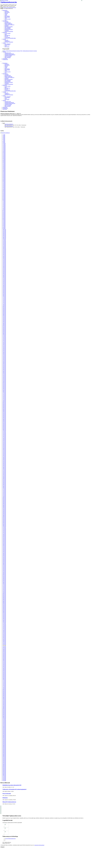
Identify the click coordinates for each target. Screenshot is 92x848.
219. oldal (4, 343)
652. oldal (4, 758)
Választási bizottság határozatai (10, 54)
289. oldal (4, 410)
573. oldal (4, 682)
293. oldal (4, 414)
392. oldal (4, 509)
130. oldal (4, 258)
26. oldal (4, 158)
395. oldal (4, 512)
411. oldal (4, 527)
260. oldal (4, 382)
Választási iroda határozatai (9, 53)
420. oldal (4, 536)
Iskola (6, 34)
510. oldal (4, 622)
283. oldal (4, 404)
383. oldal (4, 500)
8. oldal (4, 141)
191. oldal (4, 316)
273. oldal (4, 395)
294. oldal (4, 415)
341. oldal (4, 460)
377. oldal (4, 494)
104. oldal (4, 233)
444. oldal (4, 559)
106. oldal (4, 235)
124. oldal (4, 252)
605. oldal (4, 713)
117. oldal (4, 245)
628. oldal (4, 735)
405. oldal (4, 521)
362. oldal (4, 480)
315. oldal (4, 435)
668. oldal (4, 773)
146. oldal (4, 273)
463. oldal (4, 577)
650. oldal (4, 756)
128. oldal (4, 256)
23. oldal (4, 155)
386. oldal (4, 503)
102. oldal (4, 231)
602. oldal (4, 710)
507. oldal (4, 619)
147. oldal (4, 274)
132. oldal (4, 260)
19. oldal (4, 151)
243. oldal (4, 366)
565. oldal (4, 675)
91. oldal (4, 220)
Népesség (6, 13)
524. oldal (4, 635)
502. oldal (4, 614)
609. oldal (4, 717)
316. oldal (4, 436)
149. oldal (4, 276)
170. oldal (4, 296)
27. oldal (4, 159)
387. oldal (4, 504)
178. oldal (4, 304)
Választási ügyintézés (8, 55)
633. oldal (4, 740)
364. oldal (4, 482)
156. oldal (4, 283)
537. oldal (4, 648)
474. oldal (4, 587)
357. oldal (4, 475)
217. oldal (4, 341)
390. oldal (4, 507)
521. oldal (4, 632)
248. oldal (4, 371)
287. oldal (4, 408)
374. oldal (4, 492)
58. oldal (4, 189)
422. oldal (4, 538)
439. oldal (4, 554)
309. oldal (4, 429)
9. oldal (4, 142)
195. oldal (4, 320)
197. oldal (4, 322)
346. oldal (4, 465)
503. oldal (4, 615)
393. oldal (4, 510)
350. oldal (4, 469)
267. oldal (4, 389)
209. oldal (4, 333)
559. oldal (4, 669)
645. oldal (4, 751)
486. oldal (4, 599)
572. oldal (4, 681)
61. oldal (4, 192)
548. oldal (4, 658)
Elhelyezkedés (7, 12)
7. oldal (4, 140)
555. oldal (4, 665)
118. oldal (4, 246)
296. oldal (4, 417)
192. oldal (4, 317)
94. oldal (4, 223)
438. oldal (4, 553)
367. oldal (4, 485)
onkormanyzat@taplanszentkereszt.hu (9, 7)
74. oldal (4, 204)
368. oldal (4, 486)
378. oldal (4, 495)
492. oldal (4, 605)
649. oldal (4, 755)
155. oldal (4, 282)
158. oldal (4, 285)
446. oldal (4, 561)
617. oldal (4, 724)
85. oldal (4, 215)
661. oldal (4, 767)
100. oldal (4, 229)
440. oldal (4, 555)
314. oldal (4, 434)
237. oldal (4, 360)
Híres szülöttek (7, 16)
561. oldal (4, 671)
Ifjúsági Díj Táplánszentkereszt (9, 801)
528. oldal (4, 639)
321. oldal (4, 441)
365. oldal (4, 483)
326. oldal (4, 446)
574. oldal (4, 683)
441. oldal (4, 556)
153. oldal (4, 280)
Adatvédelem (5, 109)
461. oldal (4, 575)
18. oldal (4, 150)
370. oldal (4, 488)
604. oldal (4, 712)
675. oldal (4, 780)
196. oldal (4, 321)
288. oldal (4, 409)
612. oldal (4, 720)
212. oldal (4, 336)
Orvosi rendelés (7, 37)
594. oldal (4, 702)
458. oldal (4, 572)
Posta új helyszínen (7, 793)
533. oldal (4, 644)
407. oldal (4, 523)
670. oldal (4, 775)
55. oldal (4, 186)
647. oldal (4, 753)
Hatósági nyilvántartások (9, 31)
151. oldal (4, 278)
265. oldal (4, 387)
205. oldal (4, 330)
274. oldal (4, 396)
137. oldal (4, 264)
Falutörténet (7, 11)
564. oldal (4, 674)
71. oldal (4, 201)
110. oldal (4, 239)
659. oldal (4, 765)
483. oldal (4, 596)
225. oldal (4, 349)
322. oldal (4, 442)
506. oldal (4, 618)
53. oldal (4, 184)
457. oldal (4, 571)
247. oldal (4, 370)
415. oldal (4, 531)
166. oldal (4, 292)
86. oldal (4, 216)
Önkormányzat (5, 20)
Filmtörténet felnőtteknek (9, 124)
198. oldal (4, 323)
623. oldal (4, 730)
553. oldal (4, 663)
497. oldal (4, 609)
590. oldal (4, 699)
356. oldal (4, 474)
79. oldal (4, 209)
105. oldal (4, 234)
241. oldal (4, 364)
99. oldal (4, 228)
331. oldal (4, 450)
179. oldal (4, 305)
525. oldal (4, 636)
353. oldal (4, 471)
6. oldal (4, 139)
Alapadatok (7, 21)
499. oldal (4, 611)
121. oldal (4, 249)
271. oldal (4, 393)
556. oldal (4, 666)
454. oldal (4, 568)
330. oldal (4, 449)
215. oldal (4, 339)
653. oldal (4, 759)
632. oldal (4, 739)
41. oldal (4, 172)
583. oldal (4, 692)
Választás (4, 51)
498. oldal (4, 610)
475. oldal (4, 588)
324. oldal (4, 444)
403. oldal (4, 519)
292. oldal (4, 413)
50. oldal (4, 181)
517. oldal (4, 629)
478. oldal (4, 591)
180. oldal (4, 306)
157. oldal (4, 284)
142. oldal (4, 269)
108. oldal (4, 237)
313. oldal (4, 433)
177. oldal (4, 303)
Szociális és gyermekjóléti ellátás (10, 38)
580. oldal (4, 689)
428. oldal (4, 543)
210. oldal (4, 334)
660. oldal (4, 766)
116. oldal (4, 244)
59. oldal (4, 190)
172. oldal (4, 298)
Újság (6, 45)
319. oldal (4, 439)
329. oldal (4, 448)
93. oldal (4, 222)
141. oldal (4, 268)
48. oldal (4, 179)
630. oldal (4, 737)
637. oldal (4, 744)
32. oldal (4, 164)
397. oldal (4, 514)
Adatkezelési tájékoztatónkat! (39, 845)
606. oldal (4, 714)
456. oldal (4, 570)
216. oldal (4, 340)
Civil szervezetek (7, 71)
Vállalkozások (7, 93)
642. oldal (4, 748)
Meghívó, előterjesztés (8, 23)
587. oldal (4, 696)
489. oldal (4, 602)
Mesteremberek (7, 17)
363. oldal (4, 481)
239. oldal (4, 362)
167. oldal (4, 293)
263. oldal (4, 385)
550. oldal (4, 660)
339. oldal (4, 458)
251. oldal (4, 374)
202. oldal (4, 327)
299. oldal (4, 420)
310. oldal (4, 430)
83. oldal (4, 213)
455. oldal (4, 569)
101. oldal (4, 230)
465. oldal (4, 579)
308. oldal (4, 428)
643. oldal (4, 749)
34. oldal (4, 166)
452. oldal (4, 566)
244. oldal (4, 367)
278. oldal (4, 400)
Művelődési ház (7, 35)
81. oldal (4, 211)
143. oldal (4, 270)
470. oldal (4, 584)
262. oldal (4, 384)
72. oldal (4, 202)
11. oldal (4, 144)
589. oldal (4, 698)
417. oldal (4, 533)
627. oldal (4, 734)
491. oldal (4, 604)
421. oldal (4, 537)
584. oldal (4, 693)
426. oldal (4, 541)
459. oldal (4, 573)
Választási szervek (8, 52)
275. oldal (4, 397)
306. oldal (4, 426)
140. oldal (4, 267)
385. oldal (4, 502)
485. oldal (4, 598)
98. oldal (4, 227)
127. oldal (4, 255)
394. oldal (4, 511)
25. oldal (4, 157)
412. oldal (4, 528)
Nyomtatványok (5, 59)
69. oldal (4, 199)
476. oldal (4, 589)
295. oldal (4, 416)
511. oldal (4, 623)
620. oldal (4, 727)
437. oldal (4, 552)
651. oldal (4, 757)
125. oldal (4, 253)
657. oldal (4, 763)
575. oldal (4, 684)
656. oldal (4, 762)
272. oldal (4, 394)
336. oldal (4, 455)
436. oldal (4, 551)
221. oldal (4, 345)
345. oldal (4, 464)
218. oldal (4, 342)
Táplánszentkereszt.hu (8, 2)
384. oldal (4, 501)
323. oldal (4, 443)
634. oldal (4, 741)
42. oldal (4, 173)
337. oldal (4, 456)
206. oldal (4, 331)
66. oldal (4, 196)
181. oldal (4, 307)
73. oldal (4, 203)
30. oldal (4, 162)
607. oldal (4, 715)
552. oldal (4, 662)
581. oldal (4, 690)
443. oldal (4, 558)
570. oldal (4, 679)
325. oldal (4, 445)
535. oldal (4, 646)
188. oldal (4, 313)
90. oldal (4, 219)
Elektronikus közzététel (9, 26)
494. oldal (4, 607)
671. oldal (4, 776)
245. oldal (4, 368)
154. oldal (4, 281)
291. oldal (4, 412)
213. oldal (4, 337)
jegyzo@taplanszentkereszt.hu (10, 838)
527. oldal (4, 638)
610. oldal (4, 718)
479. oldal (4, 592)
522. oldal (4, 633)
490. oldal (4, 603)
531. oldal (4, 642)
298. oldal (4, 419)
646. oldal (4, 752)
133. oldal (4, 261)
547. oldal (4, 657)
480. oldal (4, 593)
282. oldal (4, 403)
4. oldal (4, 137)
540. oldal (4, 651)
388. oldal (4, 505)
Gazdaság (4, 39)
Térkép (6, 14)
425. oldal (4, 540)
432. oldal (4, 547)
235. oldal (4, 358)
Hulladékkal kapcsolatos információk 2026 (12, 785)
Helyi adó (6, 40)
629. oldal (4, 736)
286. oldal (4, 407)
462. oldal (4, 576)
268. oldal (4, 390)
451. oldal (4, 565)
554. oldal (4, 664)
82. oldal (4, 212)
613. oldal (4, 721)
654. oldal (4, 760)
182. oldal (4, 308)
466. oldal (4, 580)
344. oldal (4, 463)
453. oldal (4, 567)
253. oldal (4, 376)
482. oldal (4, 595)
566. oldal (4, 676)
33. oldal (4, 165)
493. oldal (4, 606)
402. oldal (4, 518)
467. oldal (4, 581)
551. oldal (4, 661)
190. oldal (4, 315)
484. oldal (4, 597)
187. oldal (4, 312)
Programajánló (7, 44)
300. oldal (4, 421)
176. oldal (4, 302)
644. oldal (4, 750)
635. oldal (4, 742)
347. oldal (4, 466)
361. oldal (4, 479)
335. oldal (4, 454)
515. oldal (4, 627)
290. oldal (4, 411)
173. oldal (4, 299)
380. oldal (4, 497)
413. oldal (4, 529)
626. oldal (4, 733)
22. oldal (4, 154)
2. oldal (4, 135)
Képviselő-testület (8, 22)
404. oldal (4, 520)
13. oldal (4, 146)
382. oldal (4, 499)
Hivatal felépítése (7, 28)
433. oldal (4, 548)
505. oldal (4, 617)
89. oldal (4, 218)
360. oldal (4, 478)
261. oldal (4, 383)
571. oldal (4, 680)
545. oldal (4, 655)
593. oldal (4, 701)
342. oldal (4, 461)
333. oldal (4, 452)
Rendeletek (6, 25)
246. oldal (4, 369)
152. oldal (4, 279)
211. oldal (4, 335)
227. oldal (4, 351)
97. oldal (4, 226)
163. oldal (4, 289)
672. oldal (4, 777)
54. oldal (4, 185)
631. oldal (4, 738)
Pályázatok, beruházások (9, 94)
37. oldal (4, 169)
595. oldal (4, 703)
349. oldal (4, 468)
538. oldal (4, 649)
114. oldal (4, 242)
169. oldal (4, 295)
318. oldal (4, 438)
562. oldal (4, 672)
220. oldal (4, 344)
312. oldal (4, 432)
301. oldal (4, 422)
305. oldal (4, 425)
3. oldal (4, 136)
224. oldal (4, 348)
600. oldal (4, 708)
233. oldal (4, 356)
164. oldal (4, 290)
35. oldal (4, 167)
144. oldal (4, 271)
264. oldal (4, 386)
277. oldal (4, 399)
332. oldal (4, 451)
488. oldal (4, 601)
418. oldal (4, 534)
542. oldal (4, 653)
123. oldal (4, 251)
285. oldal (4, 406)
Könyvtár (6, 36)
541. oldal (4, 652)
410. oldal (4, 526)
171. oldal (4, 297)
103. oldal (4, 232)
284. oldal (4, 405)
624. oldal (4, 731)
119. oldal (4, 247)
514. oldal (4, 626)
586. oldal (4, 695)
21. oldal (4, 153)
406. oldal (4, 522)
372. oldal (4, 490)
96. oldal (4, 225)
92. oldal (4, 221)
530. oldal (4, 641)
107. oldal (4, 236)
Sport (5, 19)
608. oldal (4, 716)
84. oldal (4, 214)
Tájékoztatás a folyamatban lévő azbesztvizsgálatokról (14, 789)
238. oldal (4, 361)
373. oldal (4, 491)
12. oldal (4, 145)
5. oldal (4, 138)
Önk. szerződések (8, 27)
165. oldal (4, 291)
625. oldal (4, 732)
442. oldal (4, 557)
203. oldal (4, 328)
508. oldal (4, 620)
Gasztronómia (5, 58)
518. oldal (4, 630)
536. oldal (4, 647)
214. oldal (4, 338)
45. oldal (4, 176)
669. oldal (4, 774)
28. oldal (4, 160)
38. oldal (4, 170)
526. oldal (4, 637)
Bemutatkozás (5, 10)
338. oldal (4, 457)
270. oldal (4, 392)
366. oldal (4, 484)
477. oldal (4, 590)
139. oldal (4, 266)
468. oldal (4, 582)
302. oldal (4, 423)
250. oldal (4, 373)
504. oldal (4, 616)
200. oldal (4, 325)
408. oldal (4, 524)
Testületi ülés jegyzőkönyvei (9, 24)
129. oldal (4, 257)
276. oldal (4, 398)
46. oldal (4, 177)
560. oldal (4, 670)
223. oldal (4, 347)
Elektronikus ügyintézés (9, 29)
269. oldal (4, 391)
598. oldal (4, 706)
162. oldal (4, 288)
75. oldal (4, 205)
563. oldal (4, 673)
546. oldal (4, 656)
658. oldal (4, 764)
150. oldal (4, 277)
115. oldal (4, 243)
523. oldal (4, 634)
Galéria (6, 15)
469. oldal (4, 583)
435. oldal (4, 550)
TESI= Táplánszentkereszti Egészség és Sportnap (28, 50)
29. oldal (4, 161)
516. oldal (4, 628)
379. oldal (4, 496)
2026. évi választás (8, 56)
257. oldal (4, 379)
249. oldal (4, 372)
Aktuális (4, 42)
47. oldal (4, 178)
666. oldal (4, 771)
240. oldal (4, 363)
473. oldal (4, 586)
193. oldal (4, 318)
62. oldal (4, 193)
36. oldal (4, 168)
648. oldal (4, 754)
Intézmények (5, 32)
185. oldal (4, 310)
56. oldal (4, 187)
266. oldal (4, 388)
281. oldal (4, 402)
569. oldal (4, 678)
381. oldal (4, 498)
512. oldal (4, 624)
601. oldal (4, 709)
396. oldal (4, 513)
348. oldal (4, 467)
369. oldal (4, 487)
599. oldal (4, 707)
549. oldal (4, 659)
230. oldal (4, 354)
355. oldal (4, 473)
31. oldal (4, 163)
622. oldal (4, 729)
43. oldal (4, 174)
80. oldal (4, 210)
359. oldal (4, 477)
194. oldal (4, 319)
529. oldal (4, 640)
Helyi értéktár (7, 46)
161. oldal (4, 287)
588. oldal (4, 697)
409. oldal (4, 525)
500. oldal (4, 612)
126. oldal (4, 254)
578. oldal (4, 687)
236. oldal (4, 359)
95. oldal (4, 224)
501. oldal (4, 613)
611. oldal (4, 719)
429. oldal (4, 544)
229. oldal (4, 353)
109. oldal (4, 238)
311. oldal (4, 431)
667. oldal (4, 772)
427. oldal (4, 542)
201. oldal (4, 326)
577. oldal (4, 686)
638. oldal (4, 745)
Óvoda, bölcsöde (7, 33)
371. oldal (4, 489)
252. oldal (4, 375)
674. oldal (4, 779)
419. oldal (4, 535)
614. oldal (4, 722)
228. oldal (4, 352)
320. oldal (4, 440)
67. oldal (4, 197)
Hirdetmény (5, 797)
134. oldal (4, 262)
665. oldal (4, 770)
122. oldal (4, 250)
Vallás (6, 70)
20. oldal (4, 152)
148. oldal (4, 275)
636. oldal (4, 743)
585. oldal (4, 694)
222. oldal (4, 346)
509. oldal (4, 621)
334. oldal (4, 453)
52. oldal (4, 183)
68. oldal (4, 198)
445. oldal (4, 560)
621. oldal (4, 728)
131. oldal (4, 259)
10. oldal (4, 143)
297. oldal (4, 418)
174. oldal (4, 300)
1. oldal (4, 134)
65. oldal (4, 195)
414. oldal (4, 530)
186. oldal (4, 311)
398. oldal (4, 515)
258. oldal (4, 380)
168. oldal (4, 294)
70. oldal (4, 200)
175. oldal (4, 301)
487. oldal (4, 600)
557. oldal (4, 667)
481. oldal (4, 594)
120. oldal (4, 248)
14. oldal (4, 147)
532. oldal (4, 643)
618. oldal (4, 725)
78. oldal (4, 208)
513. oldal (4, 625)
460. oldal (4, 574)
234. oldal (4, 357)
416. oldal (4, 532)
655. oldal (4, 761)
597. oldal (4, 705)
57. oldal (4, 188)
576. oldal (4, 685)
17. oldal (4, 149)
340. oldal (4, 459)
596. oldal (4, 704)
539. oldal (4, 650)
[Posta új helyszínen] (7, 834)
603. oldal (4, 711)
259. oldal (4, 381)
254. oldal (4, 377)
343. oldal (4, 462)
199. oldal (4, 324)
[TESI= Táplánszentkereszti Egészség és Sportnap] (11, 50)
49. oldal (4, 180)
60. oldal (4, 191)
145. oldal (4, 272)
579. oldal (4, 688)
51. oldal (4, 182)
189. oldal (4, 314)
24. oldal (4, 156)
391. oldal (4, 508)
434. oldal (4, 549)
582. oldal (4, 691)
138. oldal (4, 265)
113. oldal (4, 241)
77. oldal (4, 207)
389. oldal (4, 506)
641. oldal (4, 747)
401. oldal (4, 517)
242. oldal (4, 365)
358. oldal (4, 476)
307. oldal (4, 427)
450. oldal (4, 564)
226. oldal (4, 350)
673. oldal (4, 778)
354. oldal (4, 472)
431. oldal (4, 546)
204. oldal (4, 329)
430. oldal (4, 545)
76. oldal (4, 206)
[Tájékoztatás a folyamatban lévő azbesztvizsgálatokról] (7, 830)
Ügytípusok (7, 30)
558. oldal (4, 668)
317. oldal (4, 437)
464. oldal (4, 578)
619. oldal (4, 726)
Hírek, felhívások (7, 43)
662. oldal (4, 768)
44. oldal (4, 175)
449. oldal (4, 563)
